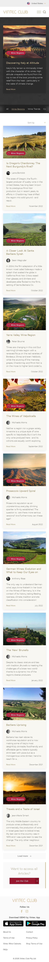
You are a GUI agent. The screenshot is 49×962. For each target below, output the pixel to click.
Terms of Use (9, 938)
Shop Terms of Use (34, 943)
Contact (29, 932)
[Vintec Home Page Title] (15, 12)
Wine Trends (34, 109)
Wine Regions (18, 109)
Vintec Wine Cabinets (12, 943)
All (7, 109)
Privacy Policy (32, 938)
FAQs (5, 949)
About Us (7, 932)
